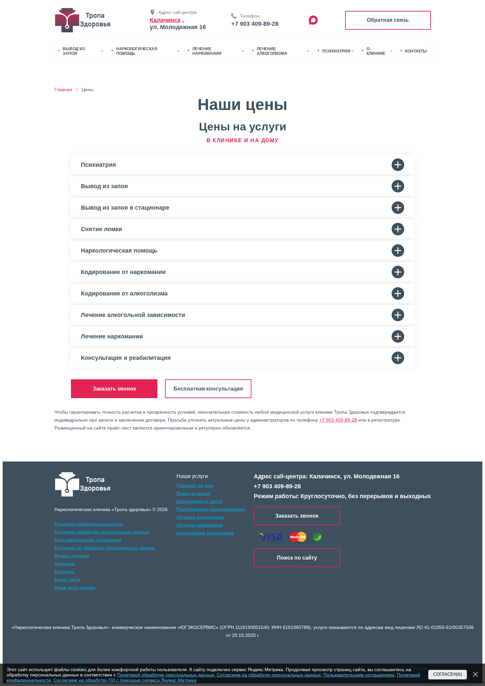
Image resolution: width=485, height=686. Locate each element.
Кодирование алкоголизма (205, 532)
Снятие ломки (101, 229)
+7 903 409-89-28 (254, 23)
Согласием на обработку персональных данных (269, 674)
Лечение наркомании (112, 336)
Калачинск (165, 20)
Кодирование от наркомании (123, 272)
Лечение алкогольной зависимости (133, 315)
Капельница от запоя (199, 501)
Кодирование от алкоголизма (124, 293)
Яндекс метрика (71, 555)
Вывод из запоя (104, 186)
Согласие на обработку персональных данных (104, 547)
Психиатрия (98, 164)
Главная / (67, 89)
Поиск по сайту (297, 558)
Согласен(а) (447, 674)
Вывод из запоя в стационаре (125, 207)
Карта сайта (67, 579)
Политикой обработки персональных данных (165, 674)
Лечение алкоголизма (200, 517)
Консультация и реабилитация (126, 358)
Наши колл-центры (74, 587)
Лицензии (64, 563)
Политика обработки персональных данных (101, 531)
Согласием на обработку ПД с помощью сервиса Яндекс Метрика (124, 680)
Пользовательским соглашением (358, 674)
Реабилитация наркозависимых (211, 509)
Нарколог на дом (195, 485)
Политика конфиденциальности (88, 524)
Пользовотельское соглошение (87, 539)
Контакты (64, 571)
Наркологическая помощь (119, 250)
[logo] (83, 484)
